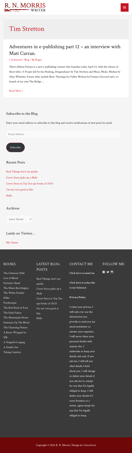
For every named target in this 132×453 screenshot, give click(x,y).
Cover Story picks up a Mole (21, 177)
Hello (9, 195)
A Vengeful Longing (14, 342)
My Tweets (12, 242)
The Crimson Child (13, 273)
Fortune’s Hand (11, 283)
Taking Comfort (12, 352)
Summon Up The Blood (16, 322)
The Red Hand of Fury (15, 307)
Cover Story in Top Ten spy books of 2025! (29, 183)
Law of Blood (10, 278)
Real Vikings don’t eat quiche (22, 171)
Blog (26, 59)
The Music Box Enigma (16, 288)
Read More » (16, 90)
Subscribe (15, 147)
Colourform (89, 445)
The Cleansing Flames (15, 327)
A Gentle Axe (10, 347)
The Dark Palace (12, 312)
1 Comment (15, 59)
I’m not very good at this (19, 189)
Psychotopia (9, 302)
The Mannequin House (15, 317)
